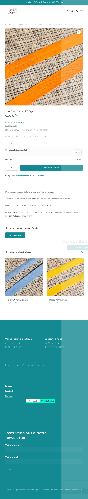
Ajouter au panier (51, 167)
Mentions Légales (33, 490)
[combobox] (78, 153)
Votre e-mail (11, 457)
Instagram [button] (9, 386)
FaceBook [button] (9, 391)
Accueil (8, 24)
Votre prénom (12, 445)
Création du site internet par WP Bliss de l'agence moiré (62, 490)
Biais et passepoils (38, 24)
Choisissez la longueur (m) (16, 150)
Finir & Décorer (21, 24)
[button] (81, 11)
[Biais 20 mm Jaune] (65, 277)
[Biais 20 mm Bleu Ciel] (24, 277)
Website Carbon (47, 401)
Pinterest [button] (8, 396)
